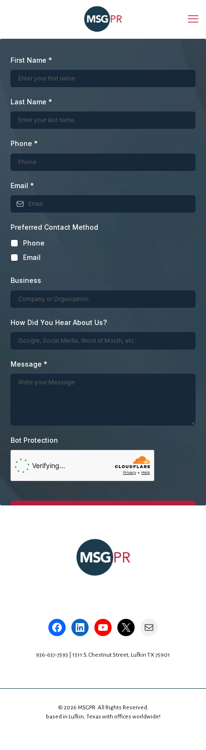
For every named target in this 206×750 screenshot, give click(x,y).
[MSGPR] (103, 19)
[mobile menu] (193, 19)
